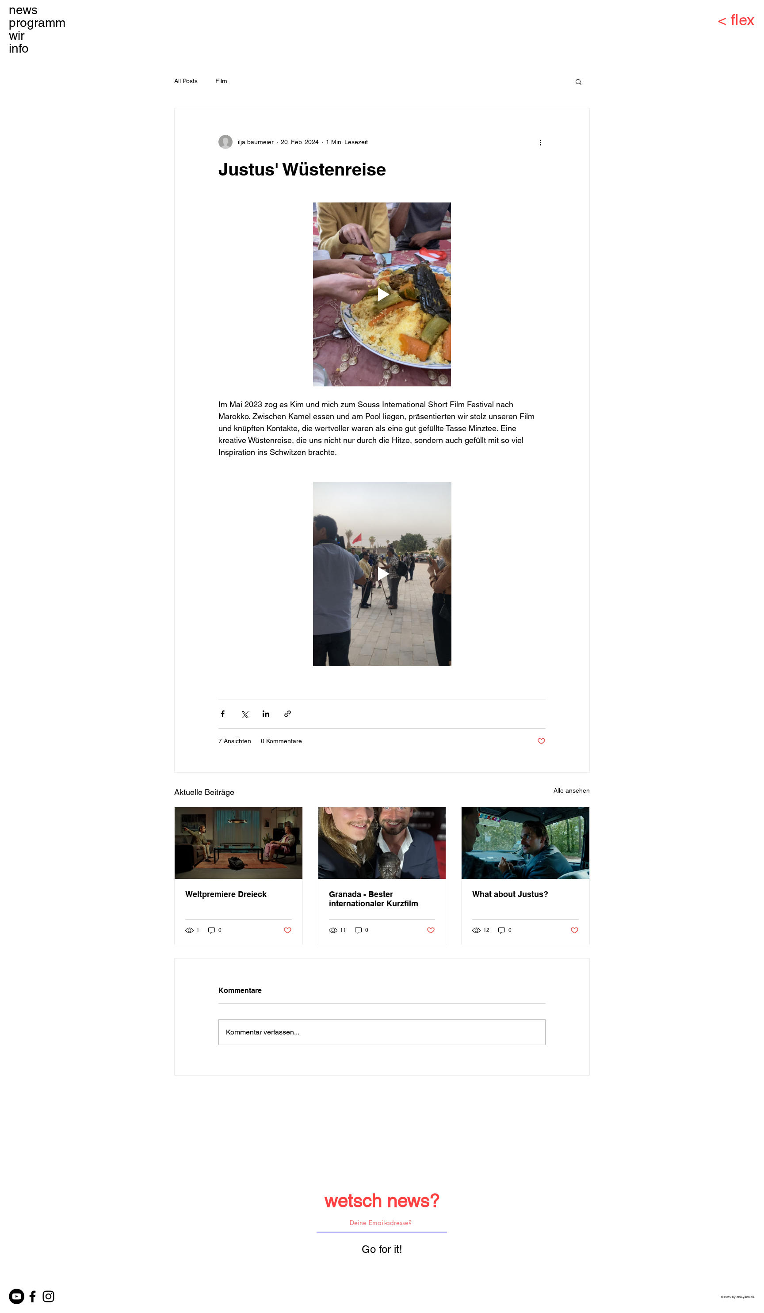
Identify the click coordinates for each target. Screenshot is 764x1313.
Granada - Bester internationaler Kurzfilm (373, 898)
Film (221, 80)
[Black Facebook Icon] (32, 1296)
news (23, 10)
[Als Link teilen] (287, 714)
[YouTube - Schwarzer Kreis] (16, 1296)
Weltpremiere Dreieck (226, 894)
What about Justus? (510, 894)
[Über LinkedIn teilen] (266, 714)
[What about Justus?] (525, 843)
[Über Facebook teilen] (222, 714)
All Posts (186, 80)
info (19, 48)
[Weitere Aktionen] (540, 142)
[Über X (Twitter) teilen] (244, 714)
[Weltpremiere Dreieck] (238, 843)
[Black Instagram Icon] (48, 1296)
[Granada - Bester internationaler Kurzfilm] (382, 843)
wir (16, 35)
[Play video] (382, 294)
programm (37, 22)
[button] (578, 81)
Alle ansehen (572, 790)
